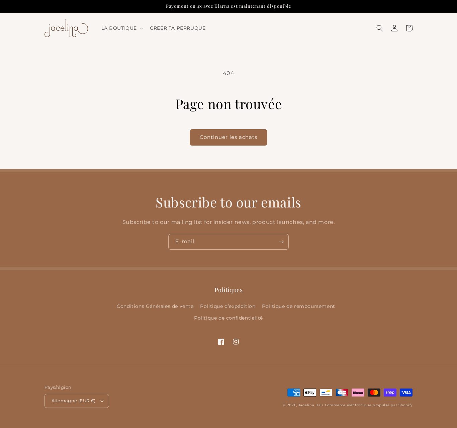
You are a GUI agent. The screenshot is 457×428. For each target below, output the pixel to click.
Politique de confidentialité (228, 318)
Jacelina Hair (311, 405)
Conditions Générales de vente (155, 306)
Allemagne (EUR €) (74, 400)
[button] (121, 28)
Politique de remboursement (298, 306)
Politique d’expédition (227, 306)
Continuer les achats (228, 137)
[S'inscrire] (281, 242)
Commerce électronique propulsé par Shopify (369, 405)
